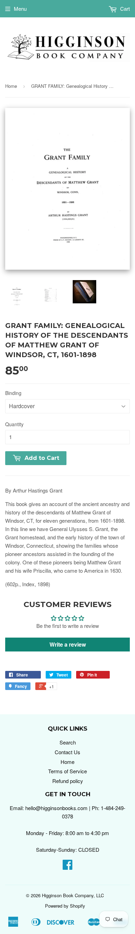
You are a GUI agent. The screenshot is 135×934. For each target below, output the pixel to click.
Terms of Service (67, 771)
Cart (124, 8)
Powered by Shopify (65, 905)
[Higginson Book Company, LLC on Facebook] (67, 866)
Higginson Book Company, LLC (73, 895)
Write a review (68, 644)
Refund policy (67, 780)
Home (11, 86)
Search (68, 742)
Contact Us (67, 752)
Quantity (14, 424)
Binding (13, 392)
